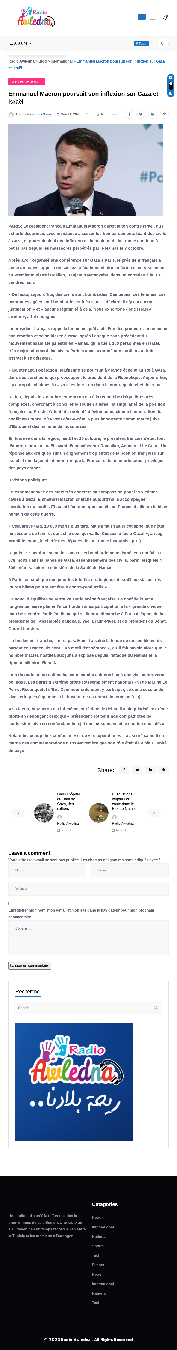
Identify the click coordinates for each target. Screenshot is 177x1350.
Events (98, 1265)
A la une (20, 43)
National (99, 1237)
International (103, 1227)
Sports (98, 1246)
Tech (96, 1255)
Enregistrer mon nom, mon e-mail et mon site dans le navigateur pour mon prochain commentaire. (81, 913)
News (97, 1218)
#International (26, 82)
